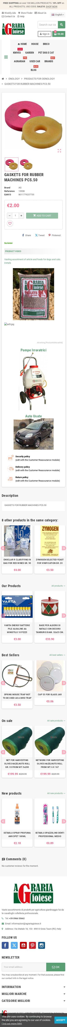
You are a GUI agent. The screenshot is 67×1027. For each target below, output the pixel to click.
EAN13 (7, 194)
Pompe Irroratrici (33, 350)
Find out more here (12, 1023)
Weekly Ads (9, 13)
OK (57, 967)
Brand (7, 187)
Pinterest (56, 235)
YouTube (23, 945)
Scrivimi (8, 243)
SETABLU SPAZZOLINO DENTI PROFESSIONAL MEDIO (49, 835)
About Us (41, 13)
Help (20, 16)
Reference (9, 191)
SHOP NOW (51, 6)
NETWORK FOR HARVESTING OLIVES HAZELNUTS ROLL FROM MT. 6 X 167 (50, 763)
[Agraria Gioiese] (13, 28)
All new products (56, 793)
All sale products (56, 721)
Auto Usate (33, 416)
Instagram (41, 945)
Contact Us (9, 16)
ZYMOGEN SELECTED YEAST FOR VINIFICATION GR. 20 (50, 561)
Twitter (14, 945)
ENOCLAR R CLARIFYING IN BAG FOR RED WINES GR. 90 (17, 561)
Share (28, 235)
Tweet (41, 235)
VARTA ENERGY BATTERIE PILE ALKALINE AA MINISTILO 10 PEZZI (17, 629)
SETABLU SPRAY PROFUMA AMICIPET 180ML (17, 835)
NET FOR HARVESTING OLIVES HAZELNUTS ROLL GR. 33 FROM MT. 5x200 (17, 763)
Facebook (5, 945)
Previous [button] (3, 548)
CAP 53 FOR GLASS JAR (50, 694)
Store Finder (25, 13)
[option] (17, 549)
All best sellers (57, 655)
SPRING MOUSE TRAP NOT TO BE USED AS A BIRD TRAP (17, 696)
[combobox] (51, 24)
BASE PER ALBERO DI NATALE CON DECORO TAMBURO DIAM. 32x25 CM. (50, 629)
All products (58, 586)
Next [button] (64, 548)
